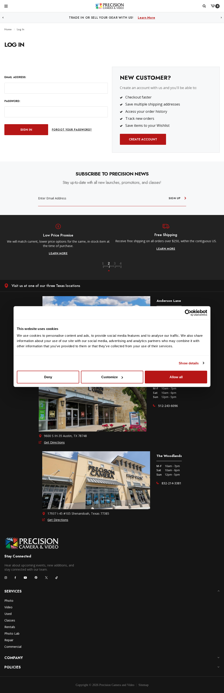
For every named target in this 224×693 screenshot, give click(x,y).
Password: (12, 101)
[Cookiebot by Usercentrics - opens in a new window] (188, 312)
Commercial (12, 647)
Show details (189, 363)
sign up (175, 198)
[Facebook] (15, 577)
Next (221, 18)
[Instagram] (5, 577)
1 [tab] (105, 266)
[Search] (204, 6)
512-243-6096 (168, 406)
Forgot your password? (72, 130)
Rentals (9, 627)
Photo (8, 600)
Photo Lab (11, 633)
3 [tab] (117, 266)
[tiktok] (56, 577)
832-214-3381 (171, 483)
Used (8, 614)
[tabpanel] (58, 239)
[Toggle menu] (6, 6)
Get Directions (54, 442)
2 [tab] (111, 266)
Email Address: (15, 77)
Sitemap (143, 685)
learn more (58, 253)
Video (8, 607)
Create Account (143, 139)
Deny (48, 377)
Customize (109, 377)
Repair (8, 640)
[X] (46, 577)
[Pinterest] (36, 577)
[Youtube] (25, 577)
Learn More (157, 17)
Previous (3, 18)
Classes (9, 620)
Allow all (176, 377)
